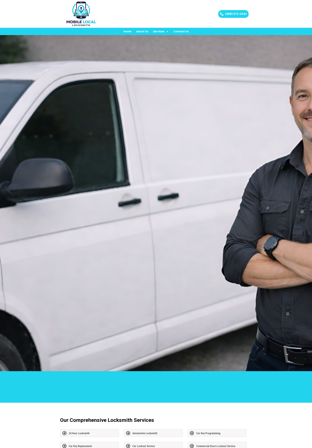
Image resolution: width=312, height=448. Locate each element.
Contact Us (181, 31)
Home (127, 31)
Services (158, 31)
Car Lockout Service (143, 446)
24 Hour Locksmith (79, 433)
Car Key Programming (208, 433)
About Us (142, 31)
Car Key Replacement (80, 446)
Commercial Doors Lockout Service (215, 446)
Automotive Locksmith (144, 433)
